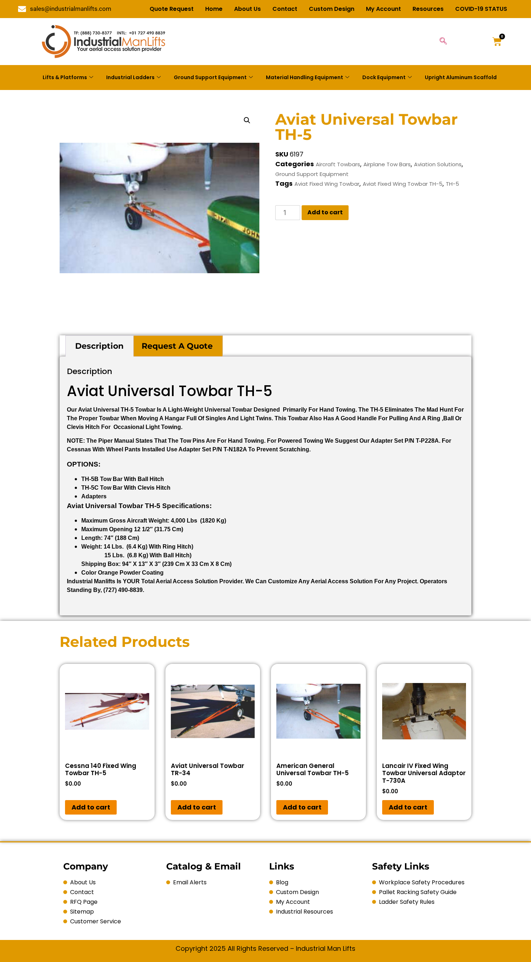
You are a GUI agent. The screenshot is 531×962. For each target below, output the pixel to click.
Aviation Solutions (438, 164)
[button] (247, 120)
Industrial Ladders (130, 77)
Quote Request (172, 9)
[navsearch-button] (443, 41)
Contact (284, 9)
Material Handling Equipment (304, 77)
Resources (428, 9)
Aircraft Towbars (338, 164)
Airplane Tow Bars (387, 164)
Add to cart (325, 212)
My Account (383, 9)
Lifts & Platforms (65, 77)
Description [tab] (99, 346)
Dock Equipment (384, 77)
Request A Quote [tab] (177, 346)
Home (214, 9)
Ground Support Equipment (210, 77)
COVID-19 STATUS (481, 9)
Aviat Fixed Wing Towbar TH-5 (402, 184)
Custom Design (331, 9)
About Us (247, 9)
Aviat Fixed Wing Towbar (326, 184)
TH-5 (452, 184)
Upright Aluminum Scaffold (461, 77)
